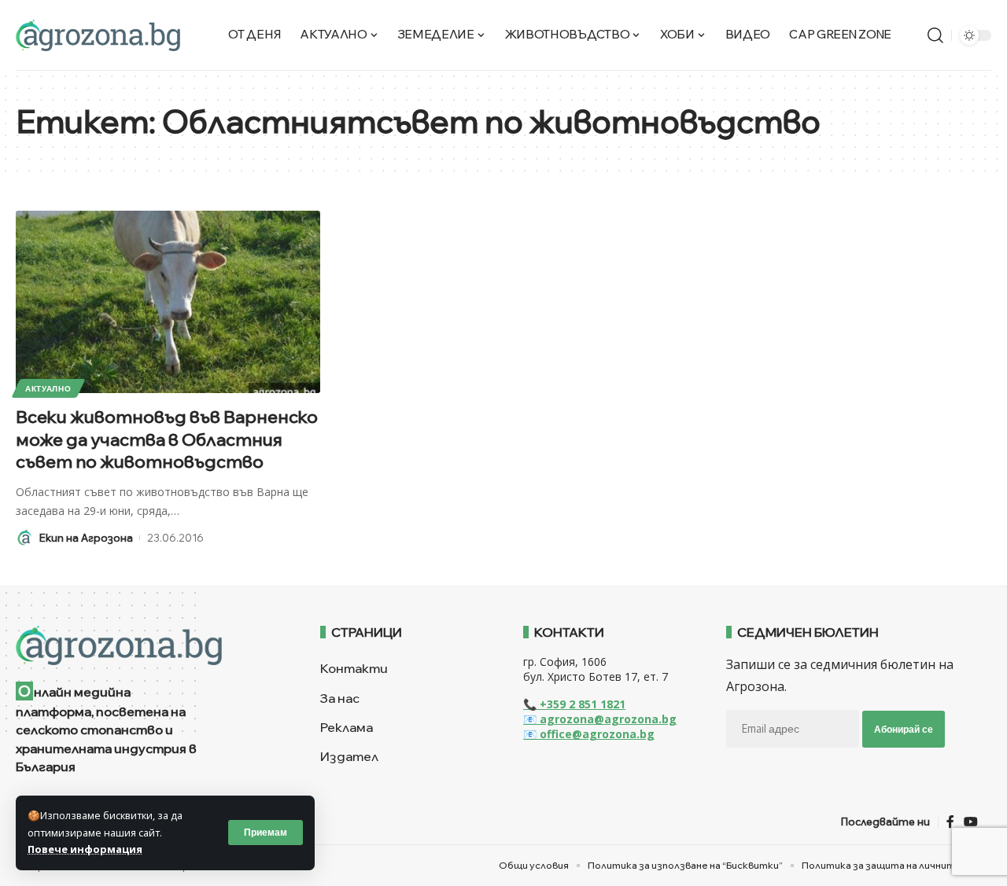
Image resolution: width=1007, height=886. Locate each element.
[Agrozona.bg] (98, 35)
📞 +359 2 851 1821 (574, 704)
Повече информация (85, 849)
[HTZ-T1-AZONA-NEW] (148, 645)
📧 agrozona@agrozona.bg (600, 718)
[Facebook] (950, 822)
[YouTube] (971, 822)
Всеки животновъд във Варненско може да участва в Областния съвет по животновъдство (167, 439)
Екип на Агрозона (86, 537)
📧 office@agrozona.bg (589, 733)
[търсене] (935, 35)
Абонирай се (903, 729)
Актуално (48, 388)
